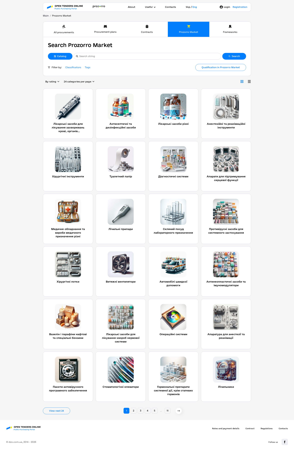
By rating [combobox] (50, 81)
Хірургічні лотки (68, 281)
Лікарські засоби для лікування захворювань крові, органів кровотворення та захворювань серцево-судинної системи (68, 127)
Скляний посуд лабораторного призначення (173, 231)
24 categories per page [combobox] (77, 81)
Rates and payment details (225, 428)
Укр (188, 7)
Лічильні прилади (121, 229)
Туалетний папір (120, 176)
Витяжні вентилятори (121, 281)
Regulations (267, 428)
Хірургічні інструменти (68, 176)
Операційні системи (173, 334)
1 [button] (126, 410)
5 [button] (154, 410)
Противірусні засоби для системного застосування (226, 231)
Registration (240, 7)
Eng (194, 7)
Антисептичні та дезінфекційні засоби (121, 125)
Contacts (170, 7)
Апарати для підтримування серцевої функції (226, 178)
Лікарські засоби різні (173, 123)
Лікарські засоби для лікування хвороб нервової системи (120, 338)
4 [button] (147, 410)
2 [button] (133, 410)
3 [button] (140, 410)
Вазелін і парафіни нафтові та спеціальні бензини (68, 336)
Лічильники (226, 386)
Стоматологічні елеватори (121, 386)
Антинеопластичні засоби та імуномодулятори (226, 283)
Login (227, 7)
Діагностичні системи (173, 176)
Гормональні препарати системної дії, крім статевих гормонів (173, 390)
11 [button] (167, 410)
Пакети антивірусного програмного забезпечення (68, 388)
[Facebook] (285, 442)
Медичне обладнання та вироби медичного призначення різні (68, 233)
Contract (249, 428)
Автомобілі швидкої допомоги (173, 283)
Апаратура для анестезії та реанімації (226, 336)
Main (46, 15)
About (131, 7)
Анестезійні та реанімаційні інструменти (226, 125)
